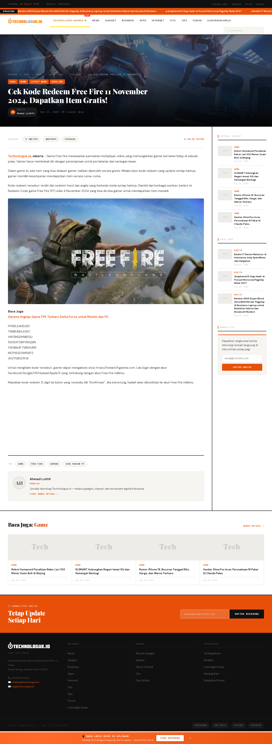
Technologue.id (19, 156)
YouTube (238, 725)
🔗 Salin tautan (194, 139)
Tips (184, 20)
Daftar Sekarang (247, 614)
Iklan (248, 4)
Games (140, 660)
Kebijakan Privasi (214, 680)
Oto (173, 20)
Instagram (200, 725)
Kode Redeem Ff (75, 463)
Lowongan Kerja (219, 20)
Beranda (13, 74)
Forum (197, 20)
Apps (143, 20)
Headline (75, 74)
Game (27, 74)
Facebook (70, 139)
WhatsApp (51, 139)
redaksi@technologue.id (25, 682)
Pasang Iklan (211, 673)
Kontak (260, 4)
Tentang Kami (219, 4)
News (96, 20)
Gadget (110, 20)
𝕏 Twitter (31, 139)
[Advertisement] (106, 419)
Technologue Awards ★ (70, 20)
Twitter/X (220, 725)
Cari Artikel (143, 680)
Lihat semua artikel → (44, 493)
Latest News (56, 74)
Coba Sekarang (170, 738)
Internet (158, 20)
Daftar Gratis (242, 367)
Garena (54, 463)
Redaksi (236, 4)
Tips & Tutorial (144, 667)
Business (128, 20)
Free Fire (37, 463)
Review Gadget (145, 653)
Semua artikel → (253, 525)
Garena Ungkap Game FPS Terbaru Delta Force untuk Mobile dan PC (58, 317)
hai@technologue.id (23, 686)
